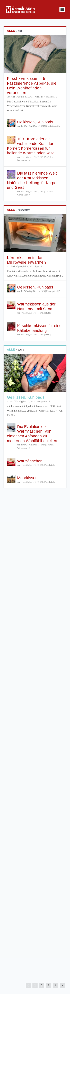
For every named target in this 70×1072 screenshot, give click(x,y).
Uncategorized (52, 126)
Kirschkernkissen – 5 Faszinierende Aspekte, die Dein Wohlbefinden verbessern (32, 85)
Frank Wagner (16, 97)
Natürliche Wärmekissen (45, 97)
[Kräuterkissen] (35, 848)
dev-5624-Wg (26, 126)
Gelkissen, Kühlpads (35, 122)
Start (47, 313)
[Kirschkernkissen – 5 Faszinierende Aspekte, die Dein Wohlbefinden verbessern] (35, 54)
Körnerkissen (19, 948)
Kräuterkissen (19, 872)
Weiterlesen (13, 562)
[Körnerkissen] (35, 924)
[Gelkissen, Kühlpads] (11, 123)
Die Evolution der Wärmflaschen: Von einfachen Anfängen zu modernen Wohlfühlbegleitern (32, 433)
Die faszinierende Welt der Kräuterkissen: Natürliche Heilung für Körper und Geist (32, 180)
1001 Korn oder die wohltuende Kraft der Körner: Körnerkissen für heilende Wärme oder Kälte (31, 146)
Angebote (49, 465)
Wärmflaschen (29, 461)
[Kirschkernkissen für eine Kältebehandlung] (11, 326)
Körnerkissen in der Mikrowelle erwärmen (26, 260)
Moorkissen (27, 478)
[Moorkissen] (11, 479)
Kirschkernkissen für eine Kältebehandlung (39, 328)
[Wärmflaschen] (11, 462)
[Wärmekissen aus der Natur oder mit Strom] (11, 305)
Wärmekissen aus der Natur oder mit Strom (36, 306)
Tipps (37, 266)
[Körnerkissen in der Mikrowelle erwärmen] (35, 233)
